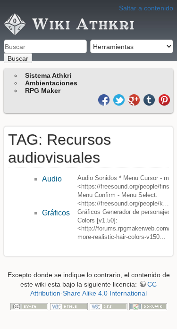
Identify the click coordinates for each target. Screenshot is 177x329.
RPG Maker (42, 90)
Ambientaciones (51, 83)
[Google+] (135, 99)
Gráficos (56, 213)
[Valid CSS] (108, 306)
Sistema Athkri (48, 75)
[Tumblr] (150, 99)
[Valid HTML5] (69, 306)
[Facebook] (104, 99)
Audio (52, 179)
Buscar (18, 58)
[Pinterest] (164, 99)
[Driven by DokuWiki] (148, 306)
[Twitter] (119, 99)
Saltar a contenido (146, 8)
